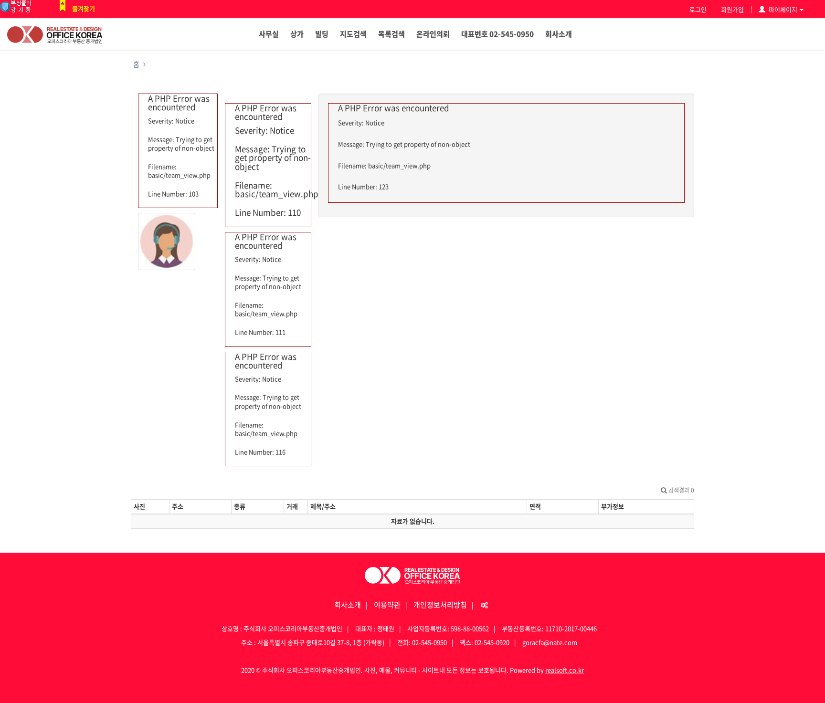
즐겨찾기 (83, 8)
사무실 (269, 34)
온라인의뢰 (433, 34)
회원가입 (732, 9)
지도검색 (353, 34)
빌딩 (321, 34)
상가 (297, 34)
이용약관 (387, 604)
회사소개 (558, 34)
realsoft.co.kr (564, 669)
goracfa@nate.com (549, 642)
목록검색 (391, 34)
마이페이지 (783, 9)
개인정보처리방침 (440, 604)
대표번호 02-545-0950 (497, 34)
